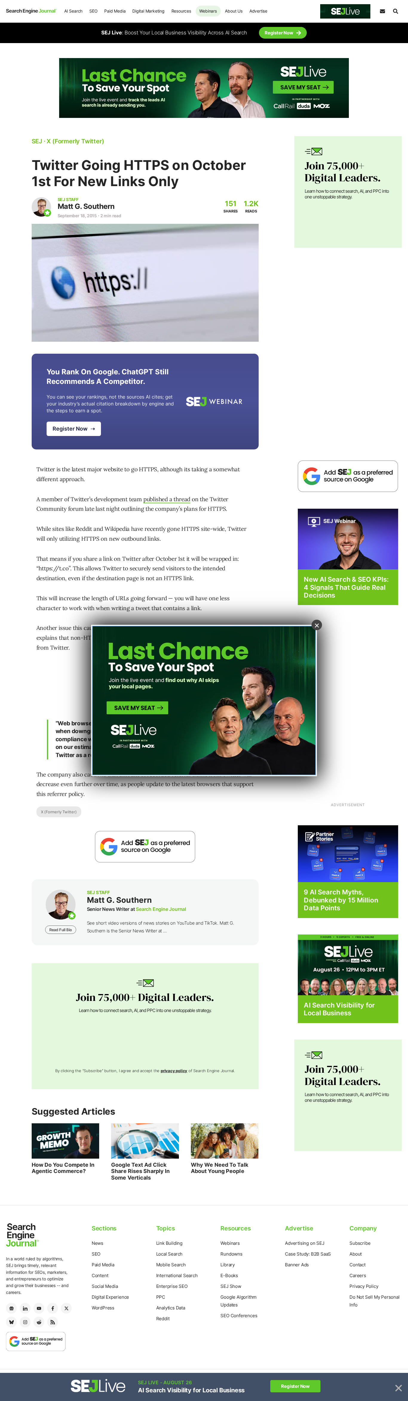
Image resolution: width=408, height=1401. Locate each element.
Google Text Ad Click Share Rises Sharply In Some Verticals (140, 1171)
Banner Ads (297, 1265)
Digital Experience (110, 1297)
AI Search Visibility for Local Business (339, 1009)
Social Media (105, 1286)
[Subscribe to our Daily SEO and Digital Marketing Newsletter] (382, 11)
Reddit (163, 1318)
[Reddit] (38, 1322)
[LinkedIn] (25, 1308)
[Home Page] (31, 11)
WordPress (103, 1308)
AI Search (73, 10)
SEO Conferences (238, 1315)
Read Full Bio (60, 929)
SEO (93, 10)
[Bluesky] (11, 1322)
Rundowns (231, 1254)
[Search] (395, 11)
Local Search (169, 1254)
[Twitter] (66, 1308)
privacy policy (174, 1070)
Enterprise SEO (172, 1286)
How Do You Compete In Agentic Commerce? (63, 1168)
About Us (233, 10)
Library (227, 1265)
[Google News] (11, 1308)
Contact (357, 1265)
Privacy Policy (363, 1286)
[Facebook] (52, 1308)
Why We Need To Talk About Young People (219, 1168)
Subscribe (359, 1243)
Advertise (258, 10)
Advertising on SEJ (304, 1243)
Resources (181, 10)
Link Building (169, 1243)
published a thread (166, 499)
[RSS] (52, 1322)
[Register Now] (348, 538)
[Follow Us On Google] (145, 847)
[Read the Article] (65, 1141)
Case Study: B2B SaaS (308, 1254)
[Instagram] (25, 1322)
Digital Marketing (148, 10)
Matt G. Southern (86, 206)
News (97, 1243)
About (355, 1254)
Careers (357, 1275)
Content (100, 1275)
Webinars (208, 10)
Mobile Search (171, 1265)
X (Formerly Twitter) (59, 811)
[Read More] (348, 853)
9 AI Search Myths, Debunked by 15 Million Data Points (341, 900)
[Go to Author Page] (41, 207)
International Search (177, 1275)
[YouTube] (38, 1308)
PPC (160, 1297)
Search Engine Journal (161, 909)
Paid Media (114, 10)
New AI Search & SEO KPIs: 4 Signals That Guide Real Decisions (346, 587)
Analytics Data (170, 1308)
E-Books (229, 1275)
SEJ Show (230, 1286)
